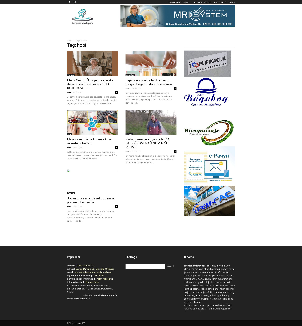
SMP (69, 92)
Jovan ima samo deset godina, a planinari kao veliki (90, 200)
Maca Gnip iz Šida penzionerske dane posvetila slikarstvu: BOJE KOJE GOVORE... (90, 84)
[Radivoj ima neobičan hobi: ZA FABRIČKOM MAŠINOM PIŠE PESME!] (151, 122)
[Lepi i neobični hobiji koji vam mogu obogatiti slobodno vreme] (151, 63)
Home (70, 40)
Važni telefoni (220, 2)
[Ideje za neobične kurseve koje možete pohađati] (92, 122)
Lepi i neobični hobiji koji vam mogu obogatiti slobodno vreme (149, 82)
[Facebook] (69, 2)
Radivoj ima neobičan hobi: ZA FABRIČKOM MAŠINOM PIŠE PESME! (147, 143)
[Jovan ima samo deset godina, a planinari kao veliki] (92, 181)
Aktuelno (130, 75)
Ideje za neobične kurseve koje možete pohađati (89, 141)
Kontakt (232, 2)
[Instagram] (74, 2)
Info (69, 134)
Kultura (71, 75)
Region (71, 193)
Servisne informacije (202, 2)
